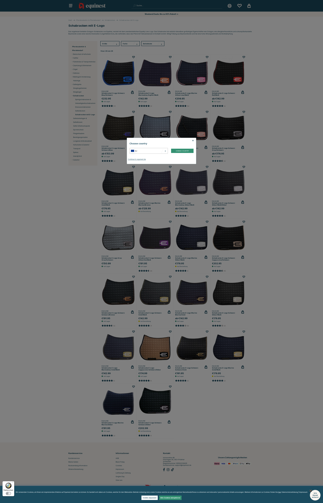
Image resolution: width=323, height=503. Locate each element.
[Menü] (12, 482)
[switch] (8, 493)
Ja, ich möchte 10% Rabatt (193, 263)
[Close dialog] (222, 222)
